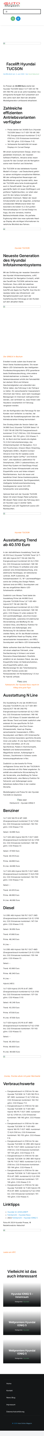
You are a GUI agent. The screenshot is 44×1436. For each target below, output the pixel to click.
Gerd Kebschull (34, 74)
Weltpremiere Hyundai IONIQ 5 (22, 1324)
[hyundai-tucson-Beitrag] (22, 43)
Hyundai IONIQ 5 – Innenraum (22, 1295)
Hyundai (26, 1301)
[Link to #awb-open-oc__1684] (18, 18)
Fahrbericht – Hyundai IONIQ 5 (25, 1218)
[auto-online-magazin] (12, 3)
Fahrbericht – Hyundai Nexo (19, 1215)
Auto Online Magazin (25, 1423)
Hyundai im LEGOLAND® (17, 1212)
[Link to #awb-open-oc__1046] (13, 18)
